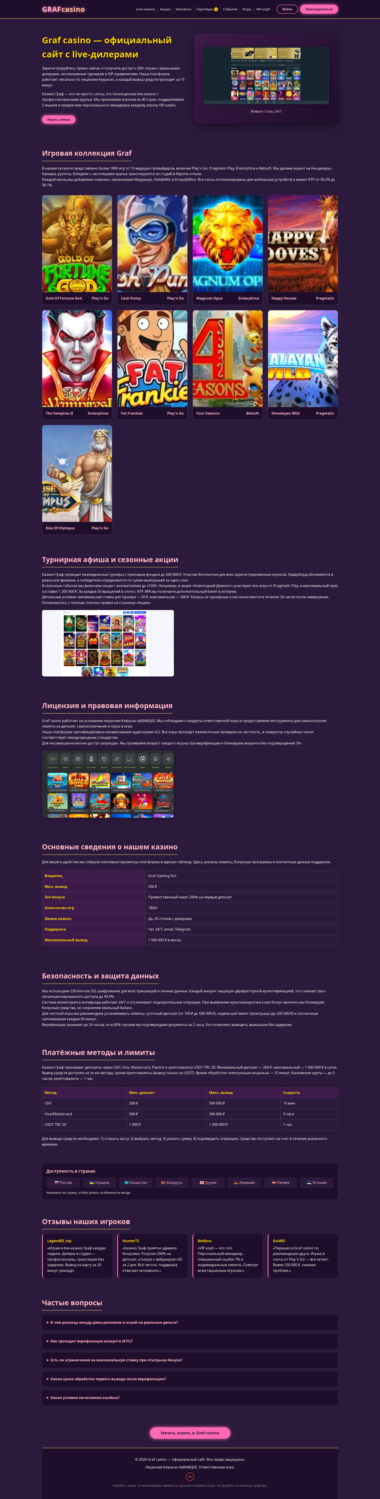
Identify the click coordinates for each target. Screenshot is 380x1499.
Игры (246, 9)
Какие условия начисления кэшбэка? (85, 1397)
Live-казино (145, 9)
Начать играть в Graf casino (190, 1433)
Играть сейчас (58, 119)
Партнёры (206, 9)
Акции (165, 9)
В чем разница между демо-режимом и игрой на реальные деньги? (114, 1322)
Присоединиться (319, 9)
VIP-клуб (263, 9)
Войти (287, 9)
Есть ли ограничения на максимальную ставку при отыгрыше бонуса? (117, 1360)
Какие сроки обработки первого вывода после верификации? (108, 1379)
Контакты (183, 9)
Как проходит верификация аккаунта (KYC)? (92, 1341)
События (230, 9)
